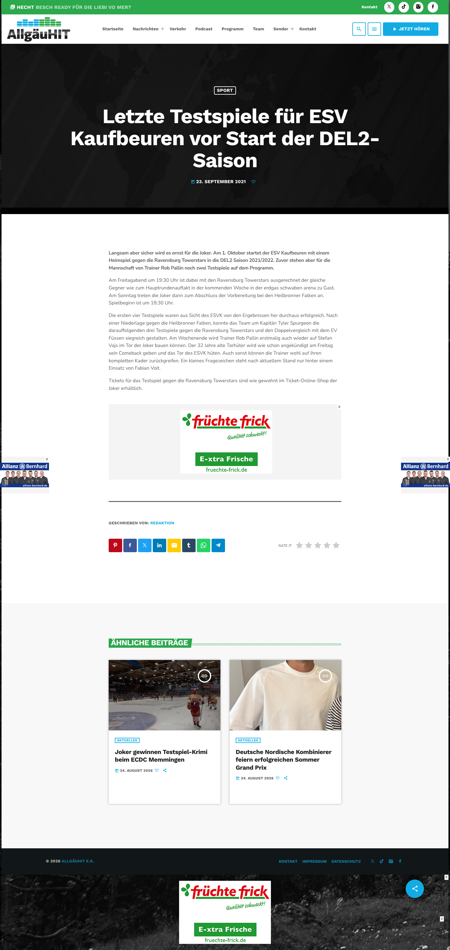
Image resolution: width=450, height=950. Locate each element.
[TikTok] (404, 7)
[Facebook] (433, 7)
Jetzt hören (411, 29)
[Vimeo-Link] (38, 29)
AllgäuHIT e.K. (78, 861)
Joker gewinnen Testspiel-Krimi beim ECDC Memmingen (161, 755)
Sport (225, 90)
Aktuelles (127, 740)
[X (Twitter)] (389, 7)
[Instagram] (418, 7)
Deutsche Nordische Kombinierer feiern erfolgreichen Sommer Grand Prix (284, 759)
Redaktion (162, 523)
